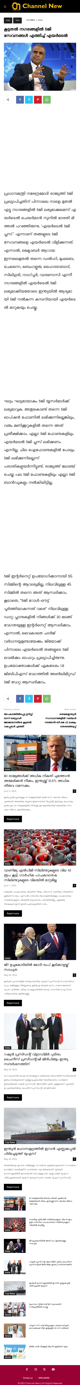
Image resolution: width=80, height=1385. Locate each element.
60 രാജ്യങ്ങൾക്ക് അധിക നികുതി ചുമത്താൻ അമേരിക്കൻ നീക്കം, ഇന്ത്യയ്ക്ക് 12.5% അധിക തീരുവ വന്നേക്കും (37, 781)
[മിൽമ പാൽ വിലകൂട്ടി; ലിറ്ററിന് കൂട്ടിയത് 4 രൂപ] (15, 1352)
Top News (10, 1142)
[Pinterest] (38, 100)
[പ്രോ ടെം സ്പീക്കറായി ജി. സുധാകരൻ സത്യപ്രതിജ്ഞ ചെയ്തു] (15, 1309)
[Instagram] (35, 1369)
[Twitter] (29, 100)
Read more (13, 819)
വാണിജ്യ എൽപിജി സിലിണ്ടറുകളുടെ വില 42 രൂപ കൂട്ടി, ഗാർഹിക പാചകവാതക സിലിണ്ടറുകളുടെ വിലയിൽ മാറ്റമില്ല (37, 875)
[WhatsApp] (47, 100)
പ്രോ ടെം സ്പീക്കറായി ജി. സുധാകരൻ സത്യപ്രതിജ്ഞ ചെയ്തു (45, 1305)
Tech (17, 20)
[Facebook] (20, 100)
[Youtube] (53, 1369)
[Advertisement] (40, 149)
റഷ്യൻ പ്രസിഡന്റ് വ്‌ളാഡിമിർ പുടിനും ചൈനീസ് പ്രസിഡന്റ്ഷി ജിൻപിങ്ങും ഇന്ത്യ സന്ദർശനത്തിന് (36, 1059)
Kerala (8, 1314)
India (8, 20)
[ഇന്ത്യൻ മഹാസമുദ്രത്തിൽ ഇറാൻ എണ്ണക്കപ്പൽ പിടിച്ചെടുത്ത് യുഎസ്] (40, 1126)
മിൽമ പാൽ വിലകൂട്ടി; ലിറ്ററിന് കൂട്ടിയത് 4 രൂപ (48, 1347)
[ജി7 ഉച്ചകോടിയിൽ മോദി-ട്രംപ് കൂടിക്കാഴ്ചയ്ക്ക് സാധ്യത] (40, 942)
